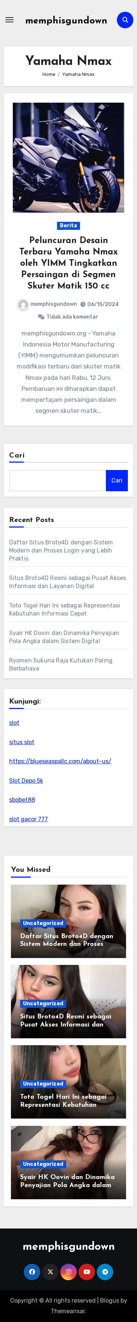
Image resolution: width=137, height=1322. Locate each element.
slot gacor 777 (28, 819)
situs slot (21, 742)
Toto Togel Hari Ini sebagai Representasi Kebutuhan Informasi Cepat (63, 1105)
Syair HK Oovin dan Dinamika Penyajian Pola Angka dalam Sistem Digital (67, 1185)
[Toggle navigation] (9, 19)
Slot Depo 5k (26, 780)
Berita (68, 226)
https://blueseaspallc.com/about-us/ (60, 761)
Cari (17, 455)
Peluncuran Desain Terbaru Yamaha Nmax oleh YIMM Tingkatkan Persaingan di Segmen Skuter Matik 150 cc (68, 263)
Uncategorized (43, 923)
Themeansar (68, 1311)
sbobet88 (22, 799)
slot (14, 722)
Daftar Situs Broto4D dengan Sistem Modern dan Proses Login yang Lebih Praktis (61, 550)
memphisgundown (66, 21)
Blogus (109, 1300)
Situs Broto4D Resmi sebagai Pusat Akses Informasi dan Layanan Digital (65, 1025)
